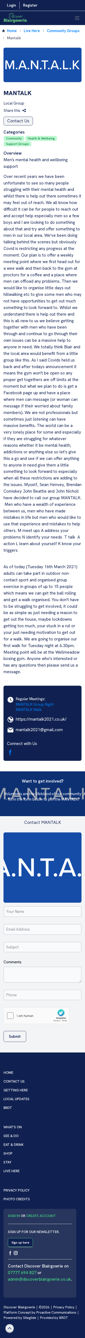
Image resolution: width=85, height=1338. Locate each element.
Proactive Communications (56, 1312)
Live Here (32, 30)
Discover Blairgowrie (19, 1307)
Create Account (41, 1215)
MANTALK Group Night (35, 704)
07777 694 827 (22, 1272)
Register (30, 5)
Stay (7, 1162)
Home (12, 30)
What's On (12, 1127)
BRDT (7, 1107)
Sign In (14, 1215)
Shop (7, 1153)
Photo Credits (16, 1199)
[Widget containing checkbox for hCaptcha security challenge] (36, 1015)
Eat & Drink (13, 1144)
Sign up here (20, 1242)
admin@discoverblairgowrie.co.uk (39, 1279)
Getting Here (15, 1090)
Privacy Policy (16, 1190)
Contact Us (18, 120)
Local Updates (16, 1099)
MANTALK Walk (29, 709)
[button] (14, 110)
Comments (12, 962)
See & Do (11, 1136)
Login (11, 5)
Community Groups (63, 30)
